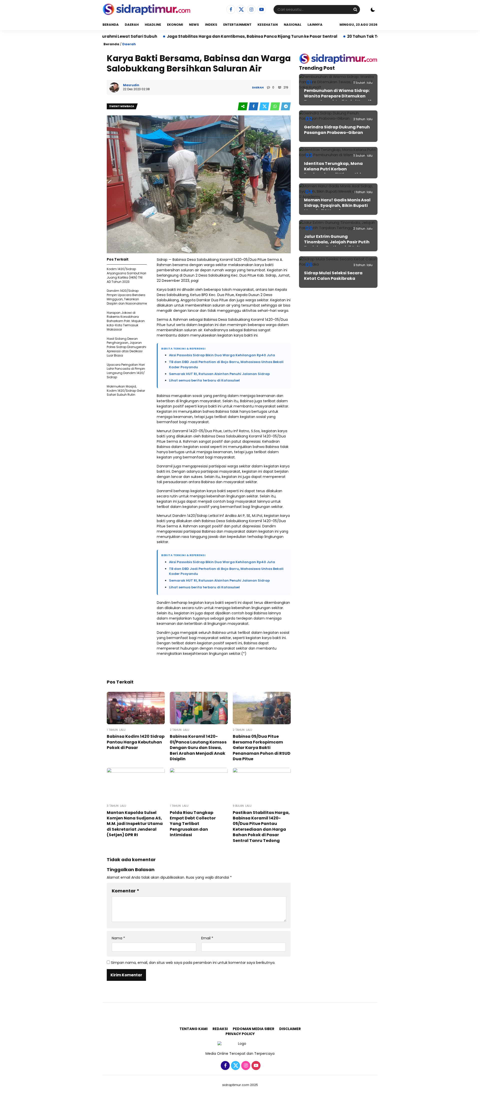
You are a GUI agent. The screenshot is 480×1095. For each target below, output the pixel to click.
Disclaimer (290, 1028)
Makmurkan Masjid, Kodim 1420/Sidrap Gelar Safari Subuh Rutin (126, 390)
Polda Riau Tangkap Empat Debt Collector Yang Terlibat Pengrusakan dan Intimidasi (193, 824)
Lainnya (315, 24)
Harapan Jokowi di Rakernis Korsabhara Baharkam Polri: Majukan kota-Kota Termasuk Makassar (126, 321)
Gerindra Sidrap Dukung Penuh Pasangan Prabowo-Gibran (337, 129)
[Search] (355, 9)
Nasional (293, 24)
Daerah (132, 24)
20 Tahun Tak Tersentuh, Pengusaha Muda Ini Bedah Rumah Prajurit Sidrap (379, 36)
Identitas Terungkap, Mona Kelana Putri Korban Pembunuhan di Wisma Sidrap (336, 169)
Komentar (125, 891)
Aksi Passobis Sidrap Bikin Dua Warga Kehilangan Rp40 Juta (222, 355)
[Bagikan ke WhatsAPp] (275, 106)
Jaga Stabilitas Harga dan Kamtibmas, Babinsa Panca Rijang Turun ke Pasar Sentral (209, 36)
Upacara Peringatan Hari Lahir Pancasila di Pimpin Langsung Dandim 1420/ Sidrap (126, 371)
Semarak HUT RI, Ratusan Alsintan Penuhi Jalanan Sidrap (219, 373)
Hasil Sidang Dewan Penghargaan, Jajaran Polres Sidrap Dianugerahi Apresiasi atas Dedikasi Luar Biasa (126, 347)
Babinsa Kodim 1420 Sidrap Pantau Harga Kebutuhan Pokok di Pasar (135, 741)
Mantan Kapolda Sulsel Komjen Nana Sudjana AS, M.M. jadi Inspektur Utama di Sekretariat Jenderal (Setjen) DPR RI (135, 824)
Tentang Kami (194, 1028)
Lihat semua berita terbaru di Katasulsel (204, 380)
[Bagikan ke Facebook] (253, 106)
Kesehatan (268, 24)
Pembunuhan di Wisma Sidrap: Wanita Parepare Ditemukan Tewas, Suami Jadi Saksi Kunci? (338, 96)
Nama (118, 938)
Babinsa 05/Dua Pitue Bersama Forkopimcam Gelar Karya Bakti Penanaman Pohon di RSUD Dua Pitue (261, 747)
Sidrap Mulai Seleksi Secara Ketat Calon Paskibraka (333, 275)
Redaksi (220, 1028)
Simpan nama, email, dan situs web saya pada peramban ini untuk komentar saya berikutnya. (193, 962)
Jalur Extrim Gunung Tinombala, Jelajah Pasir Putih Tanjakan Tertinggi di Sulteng (337, 242)
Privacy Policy (240, 1033)
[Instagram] (251, 9)
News (194, 24)
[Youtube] (261, 9)
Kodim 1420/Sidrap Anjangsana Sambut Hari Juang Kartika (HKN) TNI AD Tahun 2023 (126, 275)
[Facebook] (230, 9)
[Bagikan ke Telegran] (286, 106)
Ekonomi (175, 24)
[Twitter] (240, 9)
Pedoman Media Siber (253, 1028)
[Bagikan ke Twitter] (264, 106)
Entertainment (237, 24)
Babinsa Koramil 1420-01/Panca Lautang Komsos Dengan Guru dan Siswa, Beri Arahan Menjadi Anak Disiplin (198, 747)
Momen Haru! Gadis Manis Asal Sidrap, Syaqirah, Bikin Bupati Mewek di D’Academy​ (337, 205)
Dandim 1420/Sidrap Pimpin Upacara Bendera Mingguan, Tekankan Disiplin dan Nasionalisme (127, 297)
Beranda (110, 24)
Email (207, 938)
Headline (153, 24)
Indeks (211, 24)
